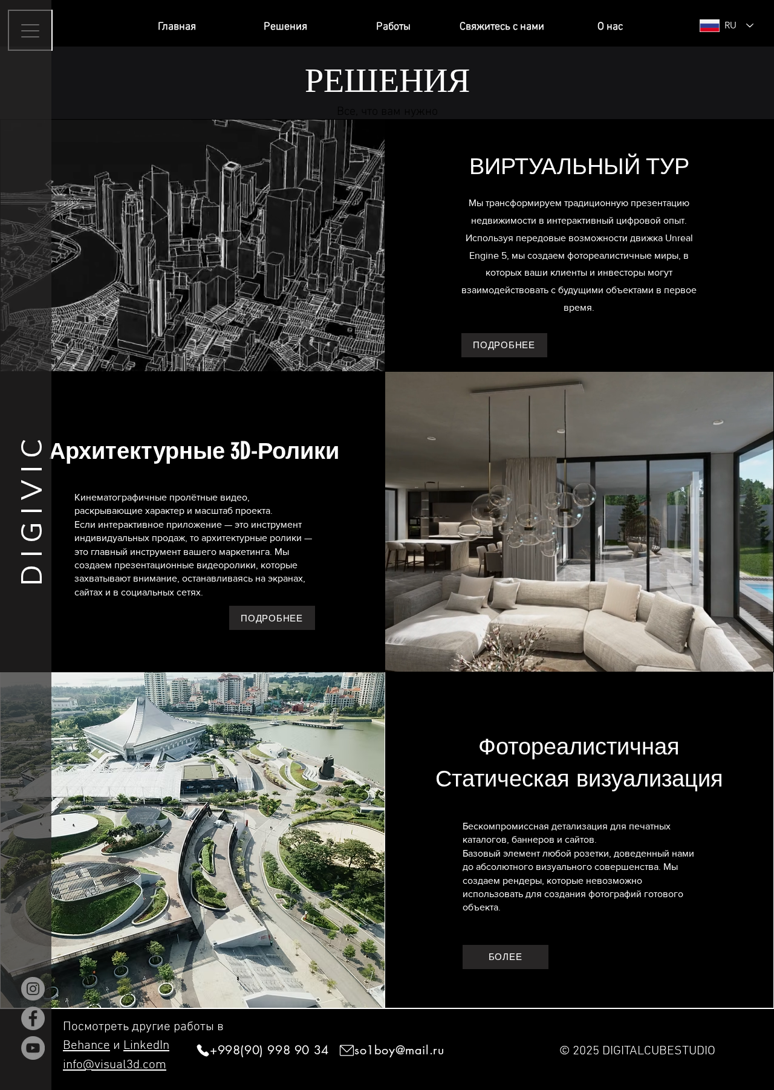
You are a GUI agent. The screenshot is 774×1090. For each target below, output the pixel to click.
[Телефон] (202, 1051)
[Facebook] (33, 1018)
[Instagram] (33, 989)
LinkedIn (146, 1045)
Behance (86, 1045)
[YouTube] (33, 1048)
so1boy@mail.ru (399, 1050)
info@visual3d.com (114, 1064)
